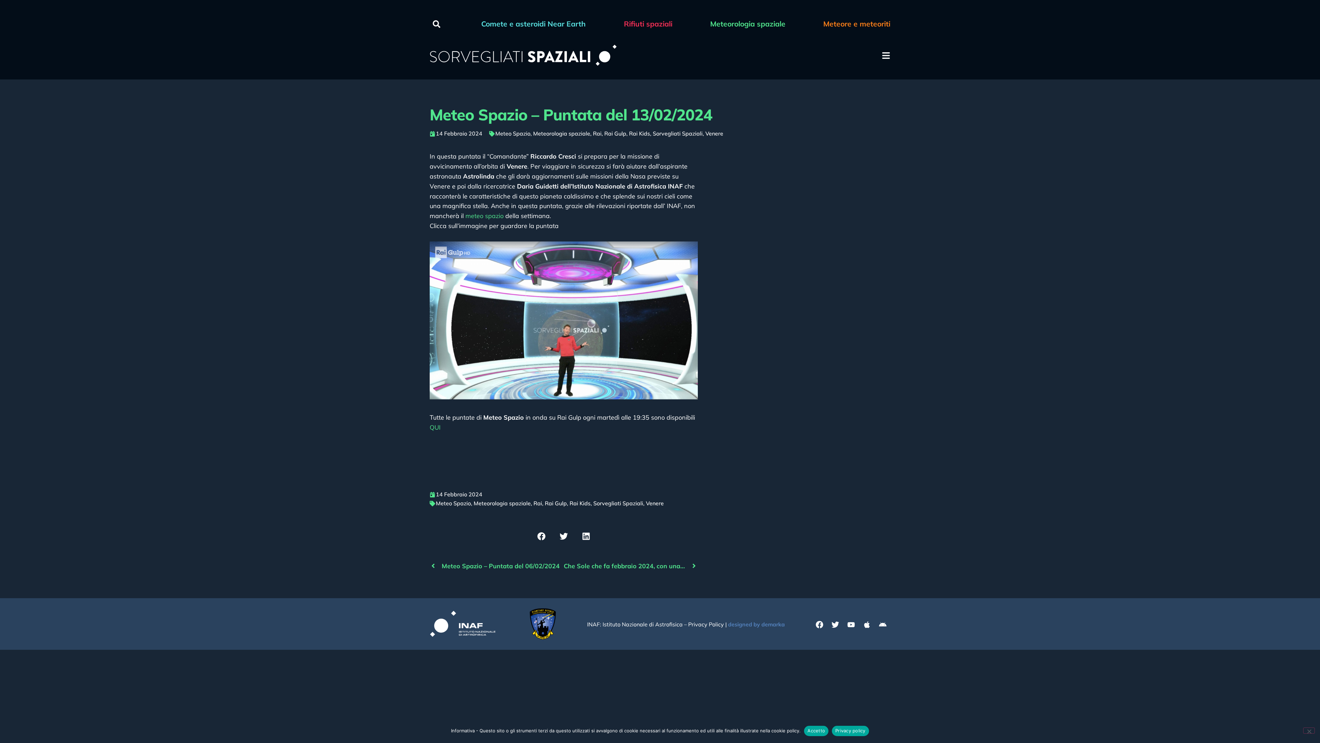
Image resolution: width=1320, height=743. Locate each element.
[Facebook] (819, 624)
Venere (714, 133)
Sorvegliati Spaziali (678, 133)
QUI (435, 427)
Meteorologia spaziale (561, 133)
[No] (1309, 731)
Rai (597, 133)
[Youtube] (851, 624)
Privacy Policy (706, 624)
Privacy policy (850, 730)
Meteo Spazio (512, 133)
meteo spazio (484, 216)
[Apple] (866, 624)
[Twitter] (835, 624)
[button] (436, 24)
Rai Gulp (615, 133)
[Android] (882, 624)
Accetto (816, 730)
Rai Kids (639, 133)
